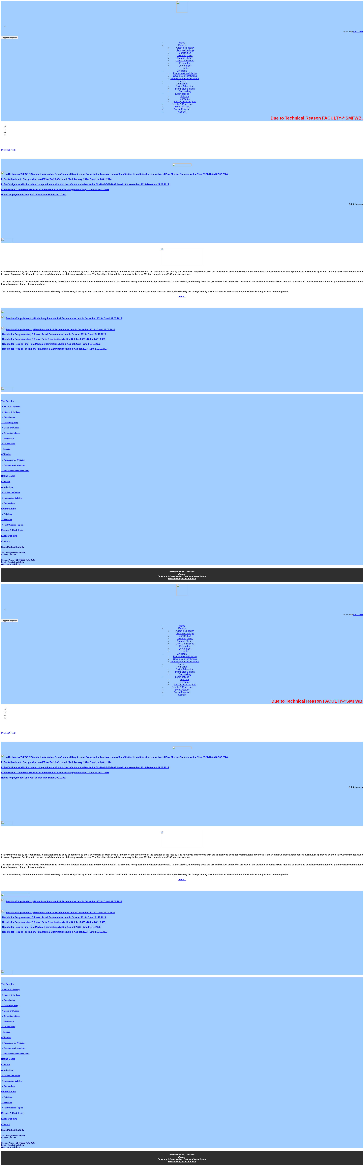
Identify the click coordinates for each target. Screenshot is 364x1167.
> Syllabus (6, 514)
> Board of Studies (10, 428)
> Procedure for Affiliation (13, 460)
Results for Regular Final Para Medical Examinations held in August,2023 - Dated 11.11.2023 (51, 344)
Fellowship (184, 63)
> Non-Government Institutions (15, 471)
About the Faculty (185, 48)
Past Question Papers (185, 101)
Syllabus (184, 96)
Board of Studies (184, 58)
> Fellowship (7, 438)
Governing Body (185, 55)
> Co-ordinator (8, 444)
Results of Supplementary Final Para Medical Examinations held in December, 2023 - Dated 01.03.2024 (60, 329)
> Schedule (6, 520)
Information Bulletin (185, 89)
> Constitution (8, 417)
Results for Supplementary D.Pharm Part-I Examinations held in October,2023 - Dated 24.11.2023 (53, 339)
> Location (6, 449)
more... (182, 296)
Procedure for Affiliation (185, 73)
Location (185, 68)
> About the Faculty (10, 407)
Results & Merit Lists (182, 104)
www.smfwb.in (13, 564)
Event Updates (182, 106)
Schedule (185, 99)
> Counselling (8, 503)
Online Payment (182, 109)
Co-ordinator (185, 66)
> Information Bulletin (11, 498)
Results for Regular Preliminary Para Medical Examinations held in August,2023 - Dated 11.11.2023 (54, 349)
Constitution (185, 53)
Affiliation (182, 71)
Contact (182, 112)
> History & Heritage (10, 412)
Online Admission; (185, 86)
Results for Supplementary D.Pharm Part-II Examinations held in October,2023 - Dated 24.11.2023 (54, 334)
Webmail (182, 574)
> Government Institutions (13, 465)
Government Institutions (185, 76)
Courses (182, 81)
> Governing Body (9, 422)
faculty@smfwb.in (16, 562)
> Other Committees (10, 433)
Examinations (182, 94)
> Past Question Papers (12, 525)
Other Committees (185, 60)
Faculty (182, 45)
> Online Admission (10, 493)
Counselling (185, 91)
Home (182, 42)
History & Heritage (185, 50)
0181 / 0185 (358, 32)
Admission (182, 83)
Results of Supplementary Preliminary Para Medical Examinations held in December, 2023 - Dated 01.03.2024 (64, 318)
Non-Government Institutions (184, 78)
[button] (6, 150)
